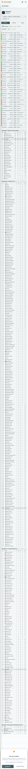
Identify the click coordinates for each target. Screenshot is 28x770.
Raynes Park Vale (9, 494)
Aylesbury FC (8, 473)
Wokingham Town (9, 532)
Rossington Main (9, 539)
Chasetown (8, 386)
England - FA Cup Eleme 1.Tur (9, 181)
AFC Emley (7, 173)
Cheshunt (8, 427)
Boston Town (8, 364)
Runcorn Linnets (9, 262)
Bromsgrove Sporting (10, 506)
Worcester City (9, 384)
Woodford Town (9, 275)
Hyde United (7, 155)
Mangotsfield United (10, 460)
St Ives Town (8, 486)
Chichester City (9, 316)
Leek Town (7, 147)
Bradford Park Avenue (10, 601)
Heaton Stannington (10, 461)
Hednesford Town (8, 135)
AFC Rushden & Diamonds (11, 578)
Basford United (9, 471)
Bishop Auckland (9, 475)
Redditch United (9, 188)
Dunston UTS (8, 320)
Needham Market (9, 234)
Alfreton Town (7, 175)
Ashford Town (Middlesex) (11, 268)
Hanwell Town (9, 339)
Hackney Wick (9, 303)
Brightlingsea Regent (10, 409)
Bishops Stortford (9, 362)
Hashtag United (9, 518)
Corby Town (8, 430)
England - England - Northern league (11, 130)
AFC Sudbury (8, 194)
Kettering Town (9, 209)
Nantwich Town (9, 359)
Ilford (7, 476)
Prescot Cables (8, 163)
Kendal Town (8, 458)
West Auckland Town (10, 245)
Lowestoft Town (9, 415)
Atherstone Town (9, 531)
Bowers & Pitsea (9, 422)
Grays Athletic (8, 651)
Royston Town (9, 280)
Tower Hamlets (9, 216)
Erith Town (8, 524)
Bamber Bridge (8, 157)
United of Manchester (9, 137)
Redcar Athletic (8, 170)
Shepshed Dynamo (10, 389)
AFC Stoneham (9, 529)
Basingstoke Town (9, 437)
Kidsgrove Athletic (9, 420)
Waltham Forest (9, 722)
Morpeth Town (8, 165)
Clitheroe (7, 619)
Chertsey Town (9, 287)
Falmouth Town (9, 541)
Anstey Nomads (9, 598)
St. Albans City (9, 237)
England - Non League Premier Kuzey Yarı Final (12, 724)
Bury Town (8, 270)
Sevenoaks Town (9, 526)
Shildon (7, 329)
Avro (6, 168)
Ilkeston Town (7, 152)
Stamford (8, 326)
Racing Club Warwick (10, 282)
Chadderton (8, 239)
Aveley (7, 217)
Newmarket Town (9, 414)
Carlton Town (8, 222)
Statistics (14, 22)
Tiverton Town (9, 405)
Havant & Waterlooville (10, 455)
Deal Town (8, 252)
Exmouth (8, 382)
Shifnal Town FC (9, 639)
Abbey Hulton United (10, 346)
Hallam (7, 354)
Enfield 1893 (8, 240)
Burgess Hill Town (9, 193)
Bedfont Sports (9, 265)
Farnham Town (9, 224)
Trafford (7, 313)
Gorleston (8, 244)
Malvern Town (8, 690)
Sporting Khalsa (9, 366)
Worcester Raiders (9, 428)
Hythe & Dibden (9, 438)
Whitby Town (7, 158)
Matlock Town (8, 212)
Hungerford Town (9, 229)
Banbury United (9, 321)
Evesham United (9, 206)
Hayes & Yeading (9, 377)
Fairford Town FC (9, 489)
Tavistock (8, 514)
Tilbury (7, 470)
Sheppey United (9, 499)
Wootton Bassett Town (10, 485)
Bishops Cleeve (9, 504)
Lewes (7, 435)
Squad (22, 22)
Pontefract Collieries (10, 445)
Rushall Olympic (8, 160)
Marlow (7, 536)
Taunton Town (9, 267)
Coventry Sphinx (9, 465)
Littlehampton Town (10, 404)
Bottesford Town (9, 513)
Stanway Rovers (9, 311)
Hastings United (9, 333)
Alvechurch (8, 232)
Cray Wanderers (9, 338)
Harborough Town (9, 394)
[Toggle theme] (22, 2)
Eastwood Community (10, 432)
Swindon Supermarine (10, 214)
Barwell (7, 468)
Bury (6, 172)
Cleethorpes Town (8, 142)
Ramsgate (8, 447)
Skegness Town (9, 542)
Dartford (7, 353)
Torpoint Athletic (9, 249)
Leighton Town (9, 424)
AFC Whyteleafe (9, 407)
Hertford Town (9, 283)
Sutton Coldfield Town (10, 344)
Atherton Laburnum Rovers (11, 202)
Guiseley (7, 153)
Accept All (7, 766)
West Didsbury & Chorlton (11, 498)
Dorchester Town (9, 325)
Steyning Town (9, 189)
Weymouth (8, 466)
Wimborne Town (9, 204)
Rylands (6, 139)
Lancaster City (8, 145)
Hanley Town (8, 491)
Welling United (9, 315)
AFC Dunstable (9, 684)
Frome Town (8, 198)
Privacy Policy (12, 762)
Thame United (9, 425)
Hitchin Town (8, 343)
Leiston (7, 288)
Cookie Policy (20, 762)
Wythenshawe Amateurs (11, 481)
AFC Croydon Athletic (10, 310)
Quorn (6, 178)
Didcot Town (8, 367)
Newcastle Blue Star (10, 323)
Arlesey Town (8, 478)
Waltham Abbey (9, 227)
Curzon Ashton (8, 176)
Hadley (7, 610)
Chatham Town (9, 196)
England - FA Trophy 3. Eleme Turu (10, 548)
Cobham (8, 488)
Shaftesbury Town (9, 381)
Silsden (7, 397)
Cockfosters (8, 450)
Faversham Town (9, 331)
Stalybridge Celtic (9, 278)
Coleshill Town (9, 290)
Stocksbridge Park (8, 167)
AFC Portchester (9, 372)
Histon (7, 412)
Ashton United (8, 148)
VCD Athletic (8, 712)
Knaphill (8, 442)
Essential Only (20, 766)
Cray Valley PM (9, 308)
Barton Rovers (9, 511)
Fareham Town (9, 402)
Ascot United (8, 516)
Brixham (8, 186)
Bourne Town (8, 387)
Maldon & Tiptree (9, 257)
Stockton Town (8, 140)
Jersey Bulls (8, 219)
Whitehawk (8, 379)
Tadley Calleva (9, 231)
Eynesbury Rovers (9, 242)
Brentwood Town (9, 285)
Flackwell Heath (9, 297)
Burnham (8, 519)
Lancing (7, 544)
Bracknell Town (9, 351)
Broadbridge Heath (9, 685)
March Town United (10, 480)
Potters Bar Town (9, 341)
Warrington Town (8, 150)
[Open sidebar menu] (25, 2)
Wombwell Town (9, 483)
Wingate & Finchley (10, 392)
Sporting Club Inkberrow (10, 659)
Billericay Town (9, 211)
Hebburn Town (8, 134)
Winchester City (9, 400)
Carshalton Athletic (10, 391)
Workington (7, 162)
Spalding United (9, 301)
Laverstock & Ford (9, 300)
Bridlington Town (9, 679)
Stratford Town (9, 376)
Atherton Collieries (9, 503)
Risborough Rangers (10, 433)
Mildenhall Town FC (10, 534)
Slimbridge (8, 463)
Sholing (7, 254)
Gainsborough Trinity (9, 143)
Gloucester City (9, 371)
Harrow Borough (9, 575)
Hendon (7, 628)
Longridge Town (9, 457)
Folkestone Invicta (9, 226)
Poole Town (8, 369)
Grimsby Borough (9, 293)
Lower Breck (8, 694)
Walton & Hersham (10, 260)
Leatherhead (8, 560)
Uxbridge (8, 453)
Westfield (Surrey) (9, 264)
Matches (5, 22)
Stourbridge (8, 255)
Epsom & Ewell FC (9, 295)
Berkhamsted (8, 250)
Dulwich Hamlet (9, 410)
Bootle (7, 399)
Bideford (7, 720)
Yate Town (8, 349)
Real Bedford (8, 361)
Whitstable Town (9, 272)
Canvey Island (9, 493)
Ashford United (9, 259)
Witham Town (9, 277)
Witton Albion (9, 328)
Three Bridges (9, 496)
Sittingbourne (9, 448)
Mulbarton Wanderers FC (11, 273)
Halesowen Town (9, 374)
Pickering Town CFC (10, 201)
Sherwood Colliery (9, 546)
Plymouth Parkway (10, 537)
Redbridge (8, 419)
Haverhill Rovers (9, 527)
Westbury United (9, 348)
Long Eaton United (9, 509)
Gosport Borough (9, 298)
